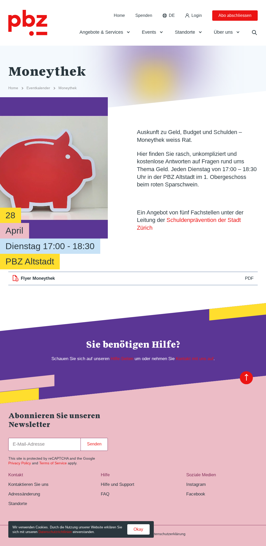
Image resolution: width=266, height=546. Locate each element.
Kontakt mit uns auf (195, 358)
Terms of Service (53, 463)
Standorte (185, 32)
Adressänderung (24, 493)
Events (149, 32)
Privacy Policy (19, 463)
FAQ (105, 493)
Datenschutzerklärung (167, 534)
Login (196, 15)
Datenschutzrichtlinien (55, 532)
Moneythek (67, 88)
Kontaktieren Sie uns (28, 484)
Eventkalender (38, 88)
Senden (94, 444)
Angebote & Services (101, 32)
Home (119, 15)
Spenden (143, 15)
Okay (138, 529)
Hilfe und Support (117, 484)
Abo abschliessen (234, 15)
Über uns (223, 32)
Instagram (196, 484)
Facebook (195, 493)
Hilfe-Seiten (122, 358)
